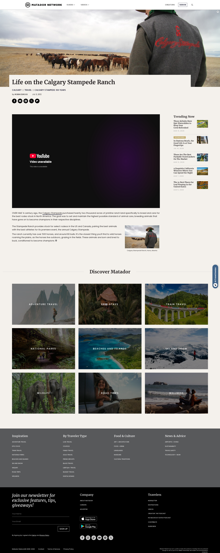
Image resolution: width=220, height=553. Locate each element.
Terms (113, 292)
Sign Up (132, 286)
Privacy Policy (123, 292)
